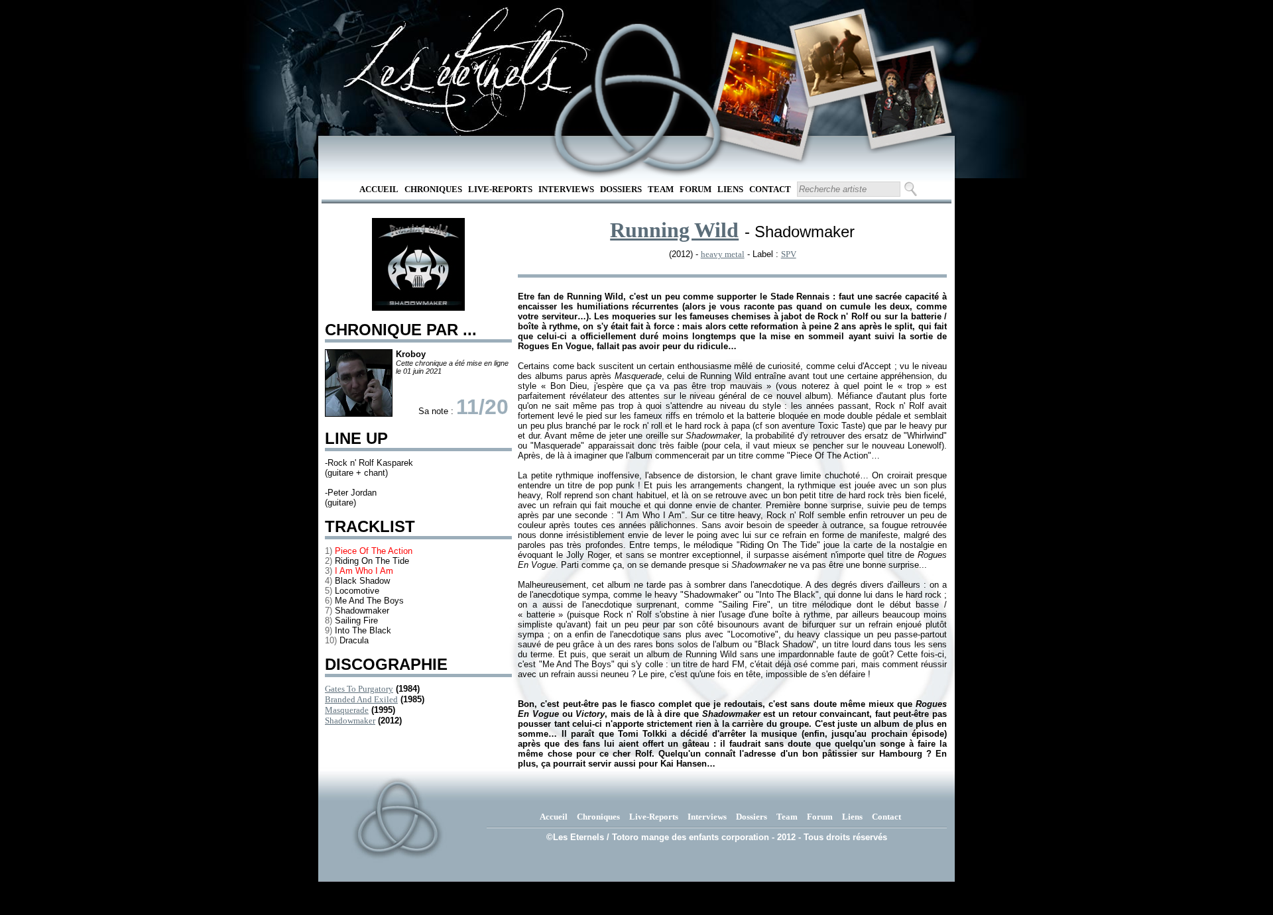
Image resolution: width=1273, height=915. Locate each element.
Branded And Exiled (361, 699)
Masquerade (347, 710)
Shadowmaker (350, 721)
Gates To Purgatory (359, 689)
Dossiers (621, 189)
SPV (788, 254)
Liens (730, 189)
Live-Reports (500, 189)
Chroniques (433, 189)
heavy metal (723, 254)
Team (661, 189)
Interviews (566, 189)
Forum (695, 189)
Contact (770, 189)
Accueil (378, 189)
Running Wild (674, 230)
